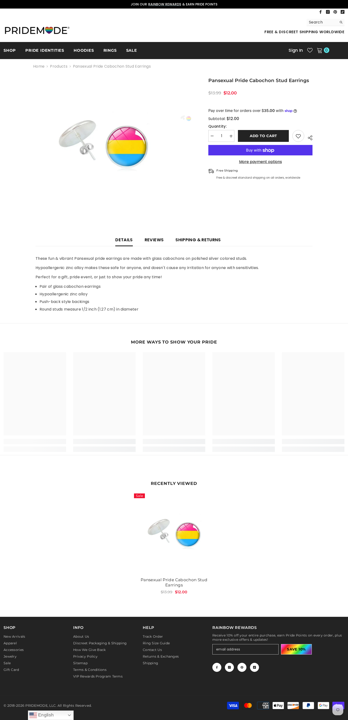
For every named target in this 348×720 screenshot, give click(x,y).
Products (58, 66)
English (45, 714)
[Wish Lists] (309, 50)
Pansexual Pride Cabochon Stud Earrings (174, 582)
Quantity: (217, 126)
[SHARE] (308, 137)
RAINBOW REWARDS (164, 4)
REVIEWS (154, 240)
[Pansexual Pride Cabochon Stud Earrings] (174, 533)
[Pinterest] (335, 12)
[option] (174, 4)
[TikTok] (342, 12)
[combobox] (322, 22)
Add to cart (263, 136)
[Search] (325, 22)
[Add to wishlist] (298, 136)
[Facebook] (320, 12)
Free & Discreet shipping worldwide (304, 32)
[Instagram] (328, 12)
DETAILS (124, 240)
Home (39, 66)
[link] (35, 441)
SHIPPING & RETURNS (198, 240)
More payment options (260, 162)
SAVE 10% (296, 649)
